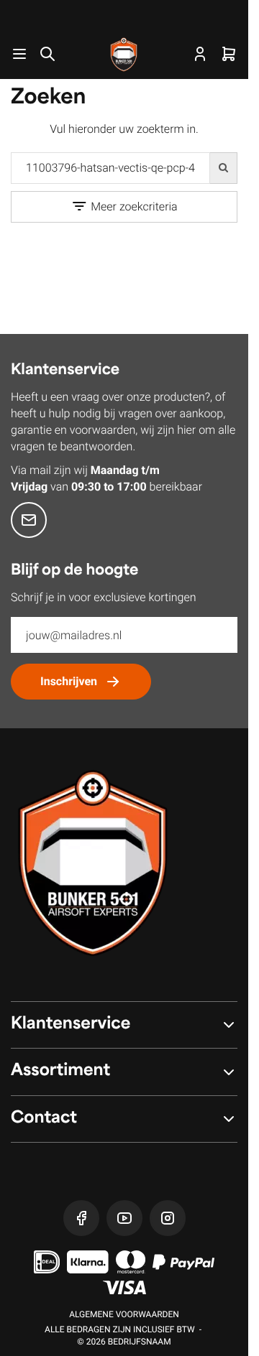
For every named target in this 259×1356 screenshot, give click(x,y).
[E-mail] (29, 520)
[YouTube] (124, 1218)
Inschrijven (68, 681)
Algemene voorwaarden (124, 1314)
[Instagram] (168, 1218)
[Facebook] (81, 1218)
